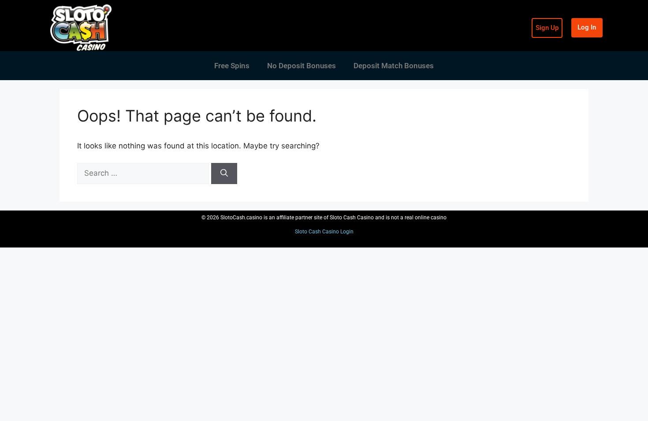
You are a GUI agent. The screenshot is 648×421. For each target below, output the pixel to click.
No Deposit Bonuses (301, 65)
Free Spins (232, 65)
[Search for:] (144, 173)
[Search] (224, 173)
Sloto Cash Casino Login (324, 232)
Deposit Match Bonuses (394, 65)
